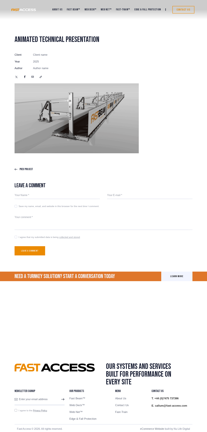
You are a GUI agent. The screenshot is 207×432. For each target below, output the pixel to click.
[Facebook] (25, 77)
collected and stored (69, 237)
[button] (41, 77)
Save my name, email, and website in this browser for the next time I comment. (59, 206)
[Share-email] (32, 77)
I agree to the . (33, 410)
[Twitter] (16, 77)
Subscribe (62, 399)
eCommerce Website (152, 428)
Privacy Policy (40, 410)
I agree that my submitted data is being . (50, 237)
